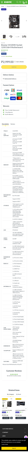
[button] (2, 2)
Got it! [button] (14, 448)
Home (2, 6)
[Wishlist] (20, 2)
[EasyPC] (8, 2)
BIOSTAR (3, 42)
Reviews (13, 124)
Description (5, 124)
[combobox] (17, 2)
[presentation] (2, 408)
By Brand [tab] (18, 394)
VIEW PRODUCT (20, 418)
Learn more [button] (5, 444)
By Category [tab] (10, 394)
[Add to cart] (11, 418)
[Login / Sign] (26, 2)
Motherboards (12, 364)
